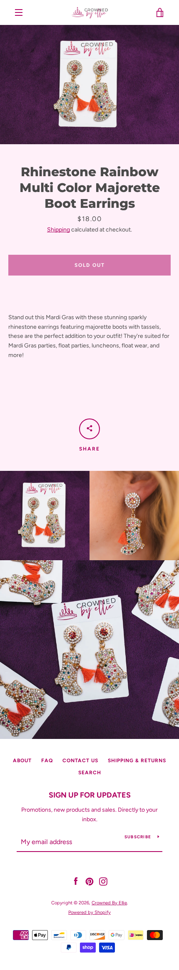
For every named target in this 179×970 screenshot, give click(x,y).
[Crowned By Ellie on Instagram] (103, 881)
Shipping (58, 229)
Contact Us (80, 760)
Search (89, 773)
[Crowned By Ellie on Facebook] (76, 881)
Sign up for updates (90, 795)
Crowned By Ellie (109, 903)
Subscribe (137, 837)
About (22, 760)
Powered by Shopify (89, 912)
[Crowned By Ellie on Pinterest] (89, 881)
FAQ (47, 760)
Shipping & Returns (137, 760)
